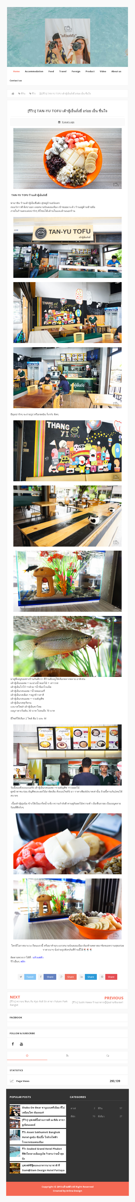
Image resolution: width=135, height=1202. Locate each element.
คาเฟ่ (73, 1108)
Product (90, 71)
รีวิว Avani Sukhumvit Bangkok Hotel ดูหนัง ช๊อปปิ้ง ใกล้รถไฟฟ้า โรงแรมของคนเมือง (41, 1137)
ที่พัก (73, 1116)
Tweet (30, 977)
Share (50, 977)
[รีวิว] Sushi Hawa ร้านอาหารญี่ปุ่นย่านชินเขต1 (97, 1002)
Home (16, 71)
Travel (62, 71)
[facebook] (13, 1044)
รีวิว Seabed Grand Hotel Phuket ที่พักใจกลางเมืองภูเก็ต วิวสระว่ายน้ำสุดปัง (43, 1153)
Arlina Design (74, 1190)
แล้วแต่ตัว (67, 1186)
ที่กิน (100, 1108)
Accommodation (34, 71)
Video (103, 71)
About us (116, 71)
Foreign (76, 71)
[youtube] (21, 1044)
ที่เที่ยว (101, 1116)
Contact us (16, 80)
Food (51, 71)
